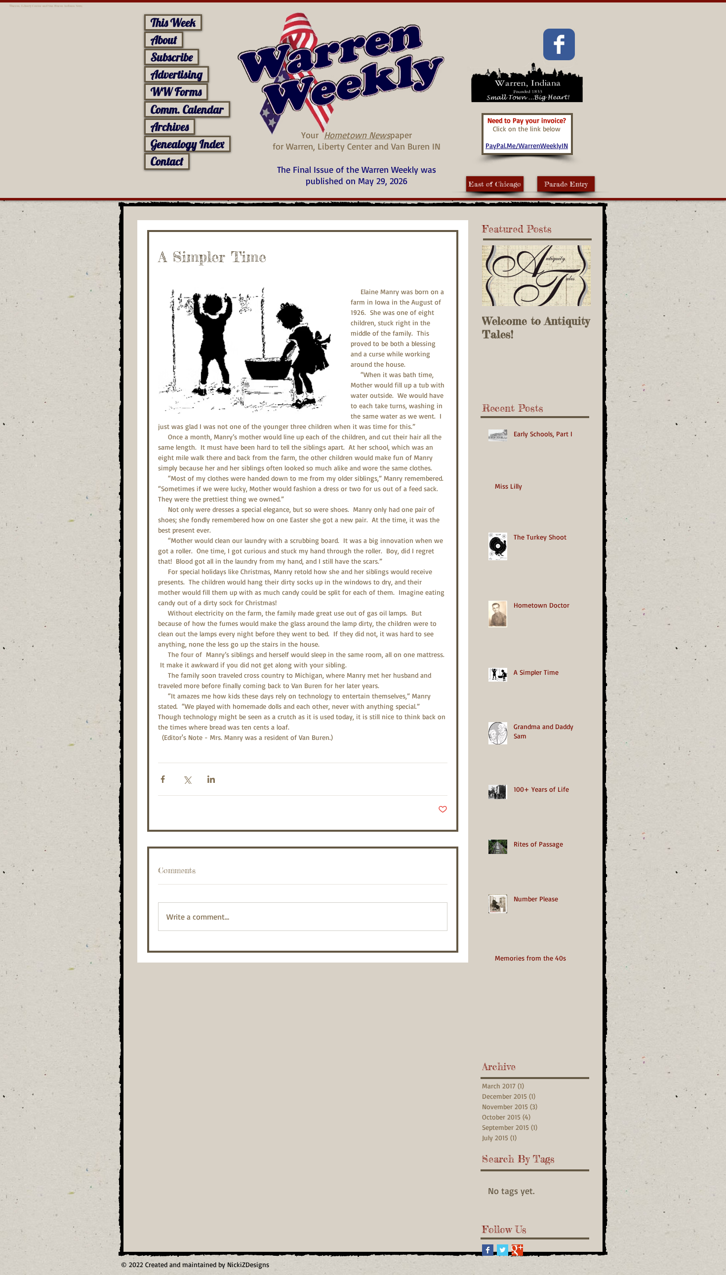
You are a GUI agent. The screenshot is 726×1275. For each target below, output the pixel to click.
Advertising (176, 74)
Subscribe (172, 57)
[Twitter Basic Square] (502, 1250)
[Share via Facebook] (162, 779)
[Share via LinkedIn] (211, 779)
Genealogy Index (187, 144)
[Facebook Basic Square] (487, 1250)
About (164, 39)
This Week (173, 22)
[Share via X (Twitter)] (187, 779)
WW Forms (176, 91)
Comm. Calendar (187, 109)
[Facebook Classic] (559, 44)
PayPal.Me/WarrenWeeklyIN (526, 145)
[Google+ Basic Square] (517, 1250)
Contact (167, 161)
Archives (170, 126)
